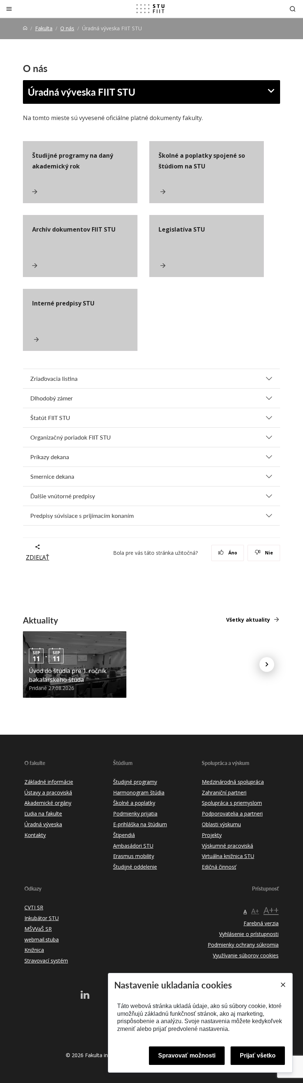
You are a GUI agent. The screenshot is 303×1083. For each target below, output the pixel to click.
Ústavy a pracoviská (48, 792)
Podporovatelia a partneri (232, 813)
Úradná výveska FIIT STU (81, 92)
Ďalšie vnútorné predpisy (62, 496)
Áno (232, 553)
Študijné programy (135, 781)
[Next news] (266, 664)
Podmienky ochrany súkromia (243, 944)
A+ (255, 910)
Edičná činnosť (219, 866)
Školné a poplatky (134, 802)
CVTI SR (33, 907)
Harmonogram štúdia (138, 792)
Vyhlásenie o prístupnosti (249, 933)
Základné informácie (48, 781)
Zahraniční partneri (224, 792)
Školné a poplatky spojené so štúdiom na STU (202, 160)
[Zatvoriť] (9, 8)
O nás (67, 28)
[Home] (25, 28)
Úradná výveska (43, 824)
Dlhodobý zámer (51, 398)
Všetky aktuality (248, 619)
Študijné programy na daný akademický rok (72, 160)
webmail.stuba (41, 939)
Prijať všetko (258, 1055)
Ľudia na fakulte (43, 813)
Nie (268, 553)
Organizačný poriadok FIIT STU (70, 437)
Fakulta (43, 28)
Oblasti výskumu (221, 824)
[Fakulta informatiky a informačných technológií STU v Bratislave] (150, 9)
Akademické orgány (47, 802)
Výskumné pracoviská (227, 845)
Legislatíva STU (182, 229)
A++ (271, 910)
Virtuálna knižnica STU (228, 856)
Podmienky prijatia (135, 813)
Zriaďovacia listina (54, 378)
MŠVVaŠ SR (38, 928)
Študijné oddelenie (135, 866)
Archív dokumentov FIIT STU (74, 229)
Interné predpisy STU (63, 303)
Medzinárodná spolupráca (233, 781)
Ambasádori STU (133, 845)
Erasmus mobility (133, 856)
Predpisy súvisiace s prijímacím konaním (82, 515)
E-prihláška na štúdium (140, 824)
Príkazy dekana (49, 456)
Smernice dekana (52, 476)
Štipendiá (124, 834)
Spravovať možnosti (186, 1055)
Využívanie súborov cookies (246, 955)
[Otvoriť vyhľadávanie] (292, 8)
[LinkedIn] (85, 994)
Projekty (212, 834)
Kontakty (35, 834)
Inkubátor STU (41, 918)
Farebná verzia (261, 923)
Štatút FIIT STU (50, 417)
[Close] (282, 984)
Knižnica (34, 949)
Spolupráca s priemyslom (232, 802)
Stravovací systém (46, 960)
